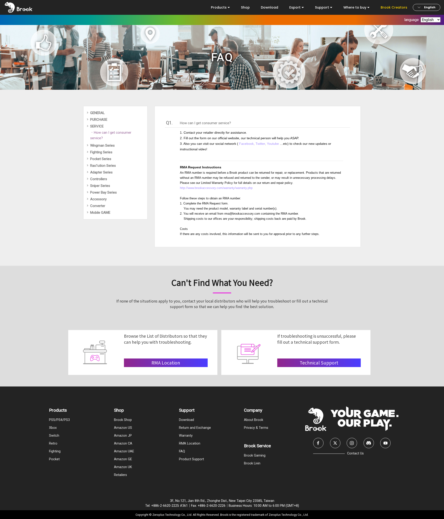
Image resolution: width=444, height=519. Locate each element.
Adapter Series (101, 172)
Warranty (186, 436)
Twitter (260, 143)
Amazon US (123, 428)
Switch (54, 436)
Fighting (55, 451)
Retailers (120, 475)
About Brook (253, 420)
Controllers (98, 179)
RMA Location (189, 443)
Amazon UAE (124, 451)
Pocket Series (100, 159)
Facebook (246, 143)
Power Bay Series (103, 192)
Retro (53, 443)
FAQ (182, 451)
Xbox (53, 428)
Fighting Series (101, 152)
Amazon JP (123, 436)
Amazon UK (123, 467)
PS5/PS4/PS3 (59, 420)
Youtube (273, 143)
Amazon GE (123, 459)
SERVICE (97, 126)
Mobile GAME (100, 212)
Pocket (54, 459)
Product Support (191, 459)
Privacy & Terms (256, 428)
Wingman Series (102, 145)
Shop (245, 7)
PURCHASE (98, 119)
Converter (97, 206)
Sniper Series (100, 186)
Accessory (98, 199)
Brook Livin (252, 463)
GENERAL (97, 113)
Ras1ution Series (103, 166)
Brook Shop (123, 420)
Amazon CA (123, 443)
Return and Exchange (195, 428)
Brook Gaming (254, 455)
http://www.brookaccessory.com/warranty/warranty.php (216, 188)
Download (269, 7)
